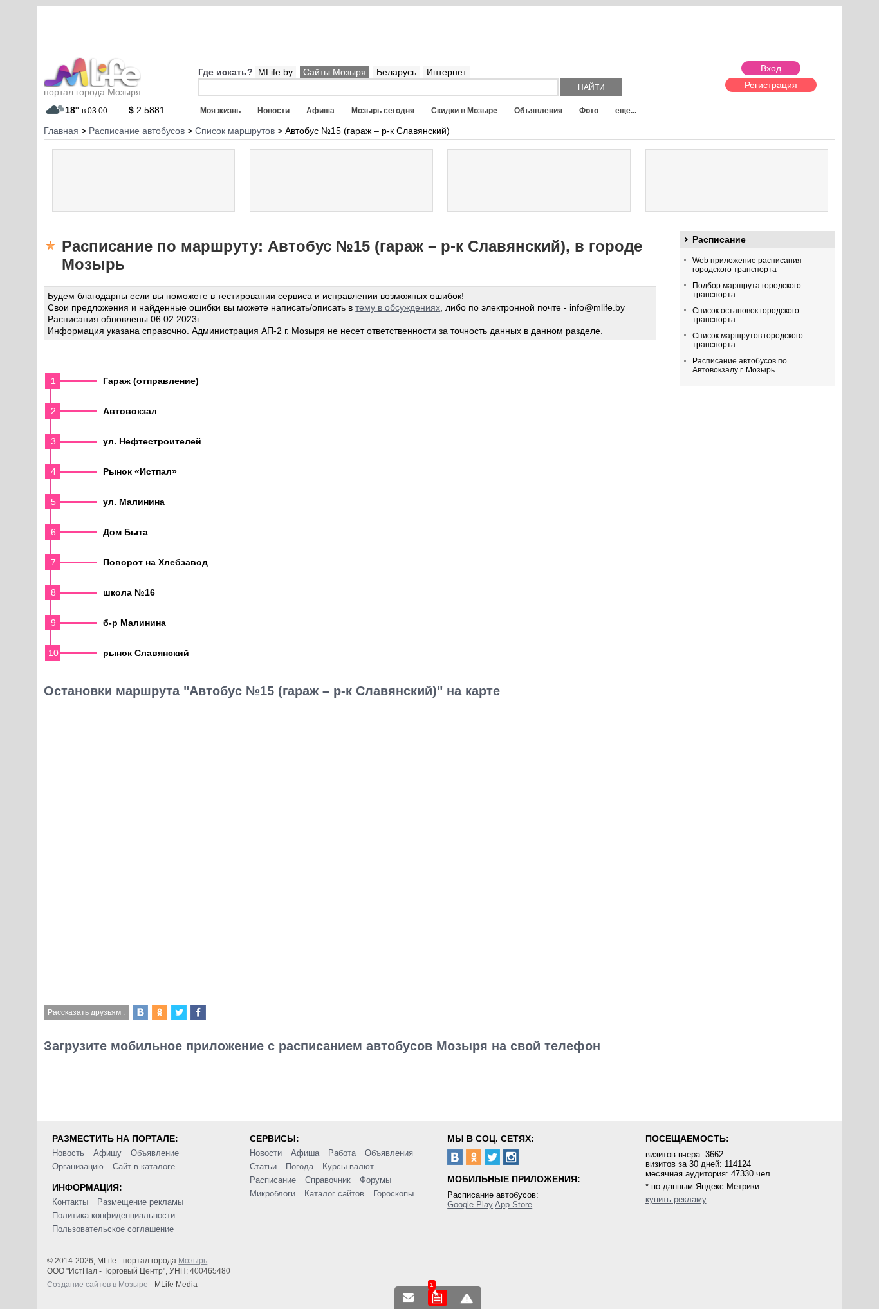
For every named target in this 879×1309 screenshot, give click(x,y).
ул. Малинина (134, 502)
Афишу (107, 1153)
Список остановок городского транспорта (745, 315)
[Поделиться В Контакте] (140, 1012)
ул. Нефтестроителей (152, 441)
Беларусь (396, 72)
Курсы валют (348, 1166)
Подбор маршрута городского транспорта (746, 290)
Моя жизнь (220, 110)
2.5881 (147, 110)
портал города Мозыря (92, 92)
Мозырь (192, 1260)
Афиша (320, 110)
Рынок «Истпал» (140, 471)
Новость (68, 1153)
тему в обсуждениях (397, 307)
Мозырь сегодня (382, 110)
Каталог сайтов (334, 1193)
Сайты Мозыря (334, 72)
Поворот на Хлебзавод (155, 562)
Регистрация (771, 85)
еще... (625, 110)
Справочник (328, 1180)
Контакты (70, 1202)
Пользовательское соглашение (113, 1229)
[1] (437, 1298)
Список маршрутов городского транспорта (747, 340)
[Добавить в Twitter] (179, 1012)
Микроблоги (272, 1193)
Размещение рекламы (140, 1202)
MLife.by (275, 72)
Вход (771, 68)
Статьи (263, 1166)
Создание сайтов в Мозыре (97, 1284)
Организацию (78, 1166)
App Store (513, 1204)
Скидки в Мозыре (464, 110)
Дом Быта (125, 532)
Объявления (538, 110)
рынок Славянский (146, 653)
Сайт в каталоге (144, 1166)
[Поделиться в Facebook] (198, 1012)
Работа (342, 1153)
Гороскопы (393, 1193)
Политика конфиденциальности (113, 1215)
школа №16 (129, 592)
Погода (299, 1166)
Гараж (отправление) (151, 381)
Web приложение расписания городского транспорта (747, 265)
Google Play (470, 1204)
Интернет (447, 72)
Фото (588, 110)
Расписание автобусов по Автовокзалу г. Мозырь (739, 365)
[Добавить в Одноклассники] (159, 1012)
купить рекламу (676, 1199)
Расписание (719, 239)
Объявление (155, 1153)
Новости (273, 110)
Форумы (375, 1180)
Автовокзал (130, 411)
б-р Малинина (134, 623)
